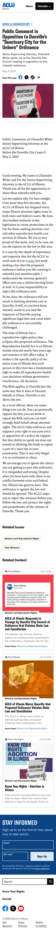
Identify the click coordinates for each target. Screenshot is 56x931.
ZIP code (8, 854)
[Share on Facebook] (20, 78)
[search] (50, 881)
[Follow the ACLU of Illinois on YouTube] (21, 908)
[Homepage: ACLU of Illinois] (12, 6)
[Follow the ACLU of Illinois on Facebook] (5, 908)
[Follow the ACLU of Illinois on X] (13, 908)
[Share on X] (26, 78)
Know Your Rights (13, 891)
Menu (29, 6)
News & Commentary (16, 24)
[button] (33, 77)
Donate (6, 898)
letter (31, 261)
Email (7, 843)
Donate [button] (43, 6)
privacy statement (42, 868)
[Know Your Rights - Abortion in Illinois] (28, 771)
